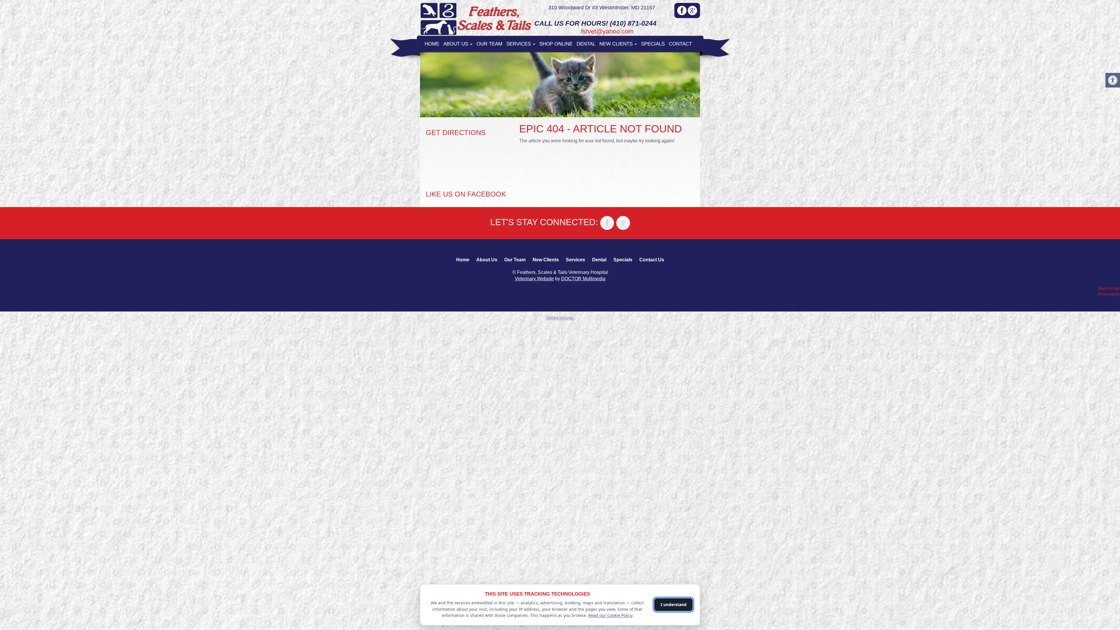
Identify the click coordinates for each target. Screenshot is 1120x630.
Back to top (1109, 288)
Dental (586, 44)
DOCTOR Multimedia (583, 278)
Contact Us (651, 259)
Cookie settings (560, 317)
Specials (653, 44)
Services (519, 44)
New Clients (616, 44)
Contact (680, 44)
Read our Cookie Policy (610, 615)
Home (432, 44)
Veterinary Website (534, 278)
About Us (456, 44)
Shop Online (556, 44)
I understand (674, 604)
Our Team (489, 44)
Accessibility (1109, 294)
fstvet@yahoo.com (607, 31)
